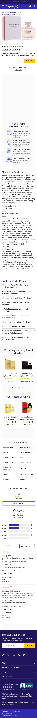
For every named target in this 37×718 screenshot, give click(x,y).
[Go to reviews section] (17, 44)
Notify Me (29, 61)
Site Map (13, 704)
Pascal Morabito (9, 15)
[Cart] (34, 6)
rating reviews (10, 684)
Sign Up (29, 645)
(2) (22, 44)
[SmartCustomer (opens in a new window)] (8, 690)
